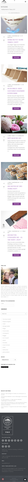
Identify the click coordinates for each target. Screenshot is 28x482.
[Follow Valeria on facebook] (3, 440)
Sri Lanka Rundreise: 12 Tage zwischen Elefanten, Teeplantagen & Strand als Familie (11, 400)
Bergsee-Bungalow (7, 321)
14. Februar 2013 (21, 135)
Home (9, 12)
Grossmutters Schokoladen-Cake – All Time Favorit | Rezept (15, 237)
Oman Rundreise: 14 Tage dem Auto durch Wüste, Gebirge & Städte (14, 407)
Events (4, 347)
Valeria (10, 35)
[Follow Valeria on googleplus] (6, 440)
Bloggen (4, 335)
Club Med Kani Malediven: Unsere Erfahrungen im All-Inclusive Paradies (14, 397)
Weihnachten (5, 349)
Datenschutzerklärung (14, 479)
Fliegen (4, 328)
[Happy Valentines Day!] (14, 124)
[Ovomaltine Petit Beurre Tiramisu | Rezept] (14, 25)
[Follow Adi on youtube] (9, 446)
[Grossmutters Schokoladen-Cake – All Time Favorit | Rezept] (14, 220)
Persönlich (5, 342)
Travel (4, 323)
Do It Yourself (14, 84)
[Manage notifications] (3, 479)
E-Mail (2, 303)
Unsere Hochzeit (6, 345)
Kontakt (14, 481)
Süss (18, 35)
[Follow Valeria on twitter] (18, 440)
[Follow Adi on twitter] (6, 446)
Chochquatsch (6, 333)
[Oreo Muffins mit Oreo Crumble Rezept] (14, 171)
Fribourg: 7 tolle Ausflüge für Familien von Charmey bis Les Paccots (13, 394)
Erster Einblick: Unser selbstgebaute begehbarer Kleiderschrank (15, 90)
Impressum (14, 478)
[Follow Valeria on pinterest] (12, 440)
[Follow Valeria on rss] (15, 440)
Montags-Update (6, 326)
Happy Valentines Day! (14, 138)
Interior (18, 84)
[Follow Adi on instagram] (3, 446)
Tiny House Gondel (7, 319)
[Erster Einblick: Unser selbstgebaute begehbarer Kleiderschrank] (14, 73)
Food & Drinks (14, 35)
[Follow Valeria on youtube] (21, 440)
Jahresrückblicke (6, 352)
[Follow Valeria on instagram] (9, 440)
